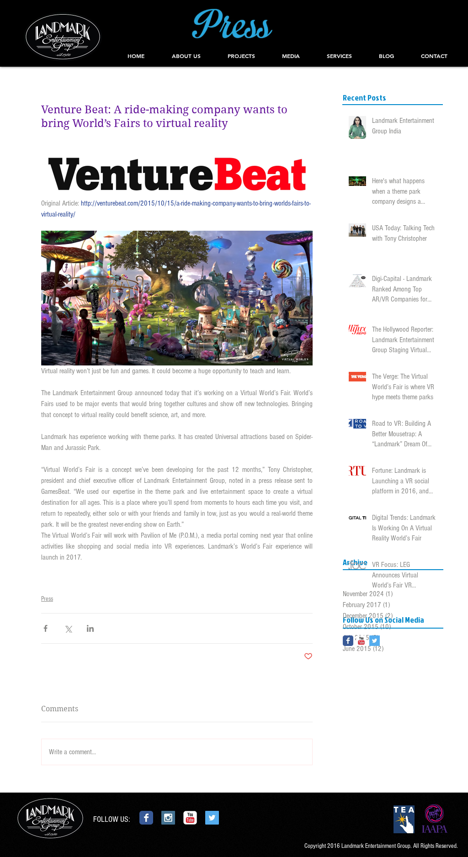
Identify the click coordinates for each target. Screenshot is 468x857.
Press (47, 599)
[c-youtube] (361, 640)
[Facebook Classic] (348, 640)
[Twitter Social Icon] (374, 640)
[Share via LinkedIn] (90, 628)
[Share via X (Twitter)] (68, 628)
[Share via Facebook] (45, 628)
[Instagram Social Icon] (168, 818)
